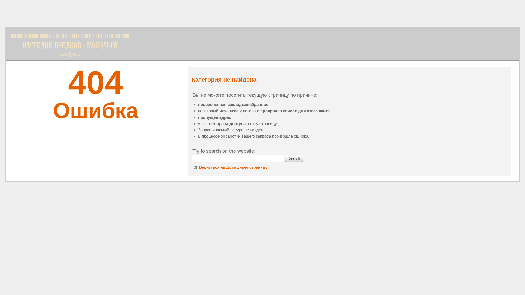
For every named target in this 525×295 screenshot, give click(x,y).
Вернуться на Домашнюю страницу (233, 167)
